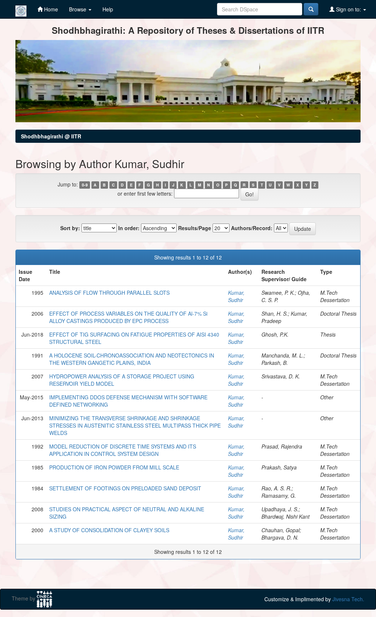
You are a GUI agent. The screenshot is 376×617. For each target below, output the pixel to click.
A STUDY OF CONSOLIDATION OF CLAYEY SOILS (109, 530)
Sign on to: (348, 9)
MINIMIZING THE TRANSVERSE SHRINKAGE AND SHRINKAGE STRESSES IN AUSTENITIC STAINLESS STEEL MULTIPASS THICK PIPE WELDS (135, 425)
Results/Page (194, 228)
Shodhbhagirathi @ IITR (51, 136)
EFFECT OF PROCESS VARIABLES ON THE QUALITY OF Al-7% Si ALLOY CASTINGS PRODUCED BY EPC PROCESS (128, 317)
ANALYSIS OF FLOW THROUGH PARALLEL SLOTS (109, 292)
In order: (129, 228)
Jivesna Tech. (348, 599)
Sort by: (70, 228)
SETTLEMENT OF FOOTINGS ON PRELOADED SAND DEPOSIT (125, 488)
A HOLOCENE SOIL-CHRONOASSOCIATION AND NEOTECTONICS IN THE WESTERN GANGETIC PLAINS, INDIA (131, 359)
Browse (78, 9)
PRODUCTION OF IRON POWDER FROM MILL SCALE (114, 467)
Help (107, 9)
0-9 (85, 185)
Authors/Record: (251, 228)
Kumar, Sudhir (236, 296)
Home (50, 9)
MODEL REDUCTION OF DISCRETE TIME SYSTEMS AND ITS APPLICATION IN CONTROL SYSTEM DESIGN (122, 450)
